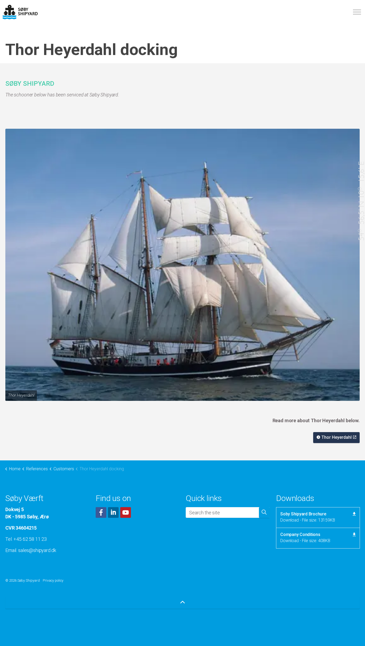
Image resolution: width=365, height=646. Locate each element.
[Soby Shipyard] (20, 12)
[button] (182, 265)
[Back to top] (182, 603)
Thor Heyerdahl (336, 437)
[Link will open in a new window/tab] (101, 512)
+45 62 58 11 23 (30, 539)
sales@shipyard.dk (37, 550)
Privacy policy (53, 580)
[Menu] (357, 12)
